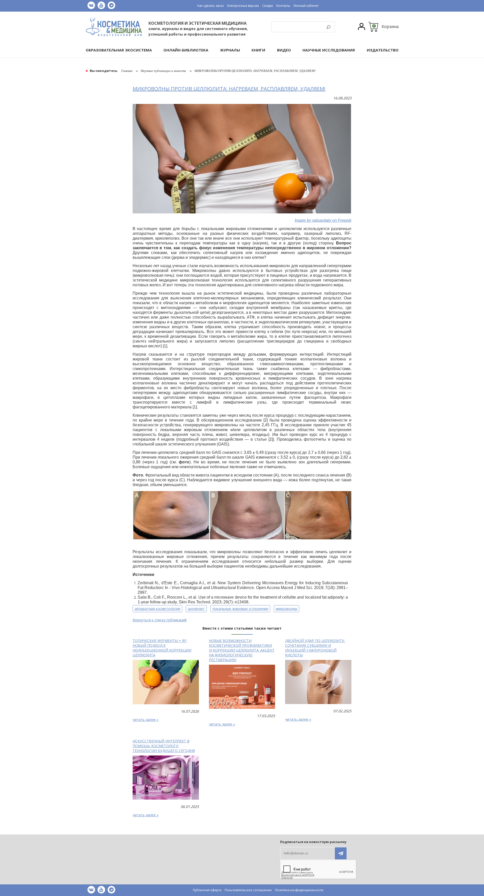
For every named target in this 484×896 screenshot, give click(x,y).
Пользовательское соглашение (248, 890)
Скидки (267, 6)
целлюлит (196, 608)
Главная (126, 70)
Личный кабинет (306, 6)
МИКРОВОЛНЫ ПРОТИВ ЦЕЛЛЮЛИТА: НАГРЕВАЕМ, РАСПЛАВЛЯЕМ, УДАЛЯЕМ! (229, 88)
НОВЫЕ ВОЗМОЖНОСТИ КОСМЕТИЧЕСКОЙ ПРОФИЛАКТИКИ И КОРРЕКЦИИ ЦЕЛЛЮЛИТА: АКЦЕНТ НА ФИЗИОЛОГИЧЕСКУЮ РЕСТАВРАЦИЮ (242, 650)
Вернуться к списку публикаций (160, 620)
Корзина (390, 26)
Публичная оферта (207, 890)
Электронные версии (243, 6)
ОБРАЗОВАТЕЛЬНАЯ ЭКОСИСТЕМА (119, 50)
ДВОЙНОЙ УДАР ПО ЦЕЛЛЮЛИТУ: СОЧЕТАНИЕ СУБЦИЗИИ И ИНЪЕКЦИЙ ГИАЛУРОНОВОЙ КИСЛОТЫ (315, 647)
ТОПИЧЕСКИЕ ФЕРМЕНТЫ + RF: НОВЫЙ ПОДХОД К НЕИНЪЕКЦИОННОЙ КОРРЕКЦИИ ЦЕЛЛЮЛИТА (162, 647)
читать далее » (146, 719)
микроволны (286, 608)
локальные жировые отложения (240, 608)
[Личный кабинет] (361, 27)
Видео (284, 50)
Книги (258, 50)
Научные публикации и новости (163, 70)
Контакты (283, 6)
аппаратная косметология (157, 608)
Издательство (383, 50)
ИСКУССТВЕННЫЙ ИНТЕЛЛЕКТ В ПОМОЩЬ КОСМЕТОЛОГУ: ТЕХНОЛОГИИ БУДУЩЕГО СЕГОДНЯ (164, 746)
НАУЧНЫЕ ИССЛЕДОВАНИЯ (328, 50)
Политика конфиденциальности (299, 890)
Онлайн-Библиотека (185, 50)
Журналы (230, 50)
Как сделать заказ (210, 6)
